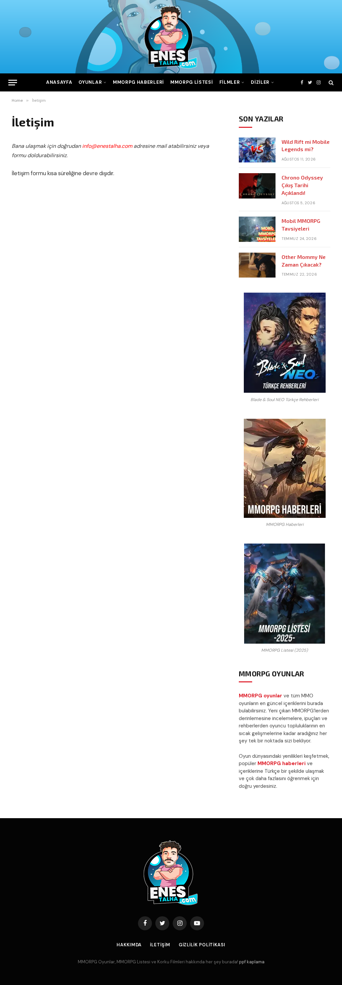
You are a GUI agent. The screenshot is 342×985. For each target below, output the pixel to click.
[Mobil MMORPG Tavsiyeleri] (257, 229)
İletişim (160, 945)
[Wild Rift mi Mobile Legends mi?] (257, 150)
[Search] (330, 82)
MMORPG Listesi (191, 82)
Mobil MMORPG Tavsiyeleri (301, 225)
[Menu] (12, 82)
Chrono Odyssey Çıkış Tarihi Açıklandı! (302, 185)
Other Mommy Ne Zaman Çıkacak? (304, 261)
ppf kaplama (252, 962)
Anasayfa (59, 82)
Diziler (260, 82)
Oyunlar (90, 82)
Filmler (229, 82)
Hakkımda (129, 945)
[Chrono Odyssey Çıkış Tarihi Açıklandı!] (257, 186)
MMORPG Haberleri (138, 82)
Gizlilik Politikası (202, 945)
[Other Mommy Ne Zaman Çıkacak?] (257, 265)
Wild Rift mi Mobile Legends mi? (306, 145)
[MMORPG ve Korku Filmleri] (171, 36)
